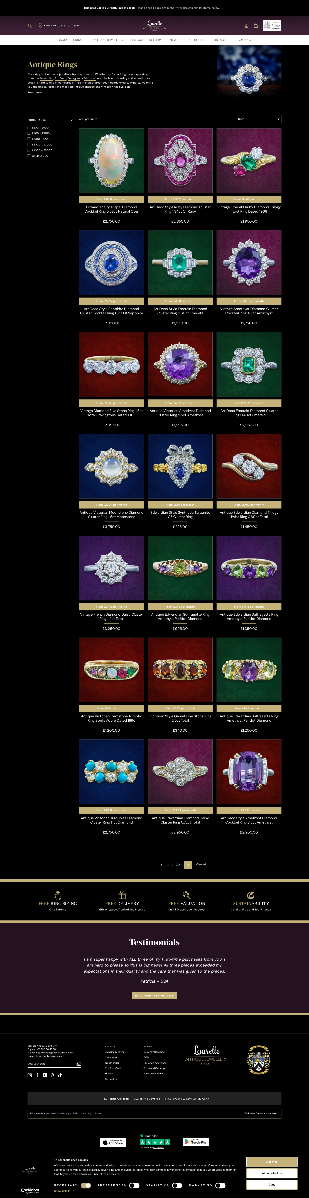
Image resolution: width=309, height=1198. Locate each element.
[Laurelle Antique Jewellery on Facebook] (37, 1075)
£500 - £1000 (41, 133)
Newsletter (111, 1057)
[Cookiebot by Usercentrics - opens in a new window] (30, 1191)
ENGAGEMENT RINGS (69, 40)
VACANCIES (247, 40)
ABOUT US (196, 40)
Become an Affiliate (154, 1073)
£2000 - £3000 (42, 144)
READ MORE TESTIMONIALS (154, 995)
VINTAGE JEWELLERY (146, 40)
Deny (272, 1184)
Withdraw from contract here (260, 1113)
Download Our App (154, 1068)
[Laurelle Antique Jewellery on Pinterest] (52, 1075)
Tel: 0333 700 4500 (154, 1062)
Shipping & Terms (115, 1051)
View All (201, 864)
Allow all (272, 1161)
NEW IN (175, 40)
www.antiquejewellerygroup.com (46, 1056)
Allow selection (272, 1173)
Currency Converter (154, 1051)
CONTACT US (221, 40)
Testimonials (112, 1062)
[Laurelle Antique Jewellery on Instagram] (30, 1075)
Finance (109, 1073)
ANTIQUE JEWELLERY (107, 40)
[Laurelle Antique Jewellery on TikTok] (60, 1075)
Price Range (37, 120)
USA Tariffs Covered (147, 1099)
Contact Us (111, 1079)
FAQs (146, 1057)
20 (178, 864)
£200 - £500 (40, 127)
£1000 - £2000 (42, 138)
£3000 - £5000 (42, 150)
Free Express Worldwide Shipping (187, 1099)
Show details (62, 1190)
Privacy (147, 1046)
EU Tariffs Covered (116, 1099)
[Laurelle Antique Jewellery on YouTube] (45, 1075)
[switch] (134, 1185)
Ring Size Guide (113, 1068)
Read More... (36, 92)
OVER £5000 (40, 155)
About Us (110, 1046)
